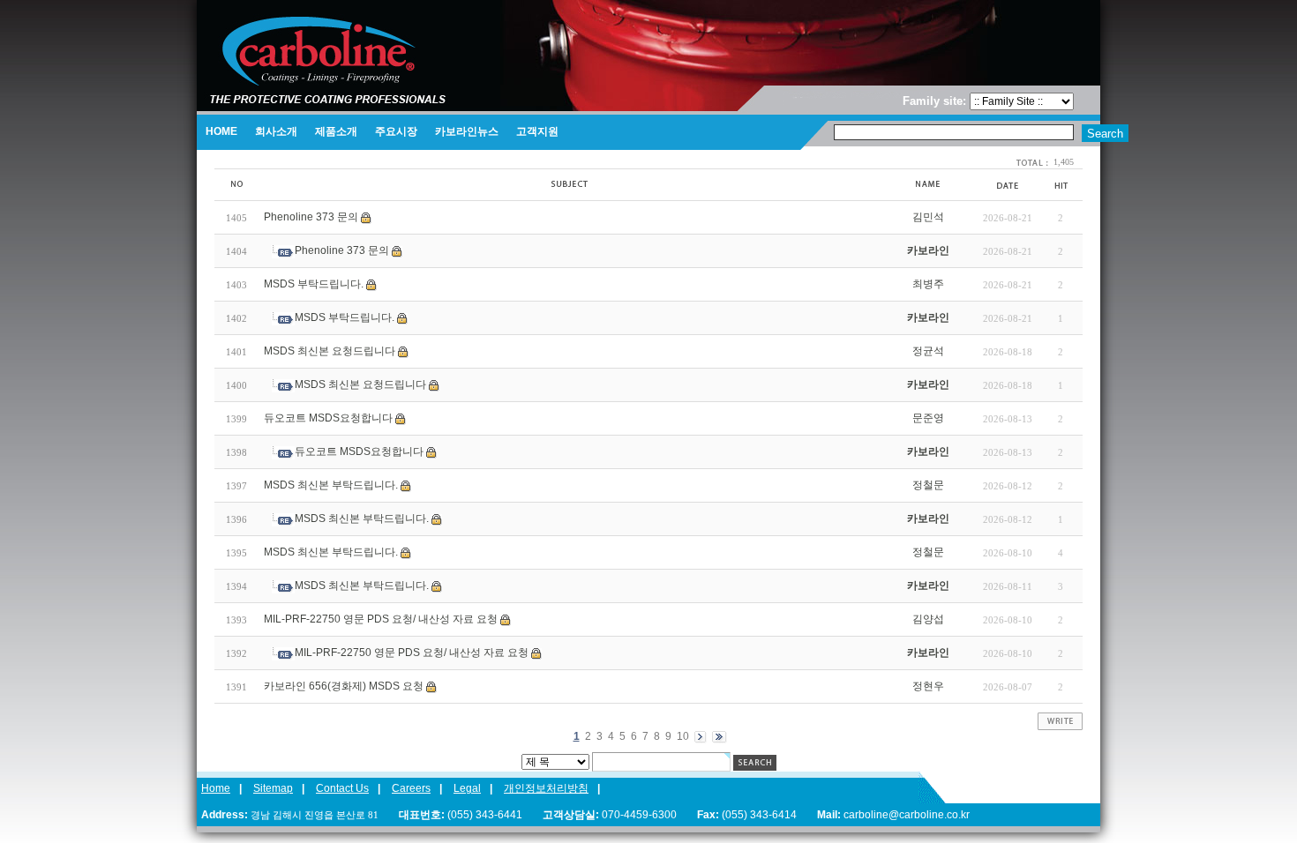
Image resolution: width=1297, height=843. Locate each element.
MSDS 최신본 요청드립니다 (329, 351)
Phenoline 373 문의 (311, 217)
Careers (411, 788)
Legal (467, 788)
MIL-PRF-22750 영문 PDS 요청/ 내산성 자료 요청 (381, 619)
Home (215, 788)
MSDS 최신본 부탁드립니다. (331, 485)
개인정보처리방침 (546, 788)
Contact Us (342, 788)
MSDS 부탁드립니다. (314, 284)
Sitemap (273, 788)
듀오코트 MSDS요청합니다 (328, 418)
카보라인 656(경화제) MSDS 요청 (344, 686)
